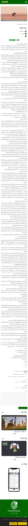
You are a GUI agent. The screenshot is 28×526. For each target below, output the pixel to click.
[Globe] (2, 2)
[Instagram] (14, 513)
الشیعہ (26, 24)
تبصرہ (26, 391)
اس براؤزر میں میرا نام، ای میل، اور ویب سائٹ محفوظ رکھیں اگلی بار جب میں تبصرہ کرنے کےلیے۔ (17, 376)
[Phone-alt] (4, 2)
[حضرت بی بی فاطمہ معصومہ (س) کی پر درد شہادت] (14, 422)
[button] (26, 2)
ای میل (26, 385)
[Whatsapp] (12, 513)
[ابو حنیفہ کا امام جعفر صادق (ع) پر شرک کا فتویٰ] (14, 448)
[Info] (7, 2)
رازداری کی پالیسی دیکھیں (13, 523)
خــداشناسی (18, 24)
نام (26, 379)
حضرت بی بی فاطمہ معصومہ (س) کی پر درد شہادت (20, 431)
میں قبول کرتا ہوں (22, 523)
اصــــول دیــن (21, 24)
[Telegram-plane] (16, 513)
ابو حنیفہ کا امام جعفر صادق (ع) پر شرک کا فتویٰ (20, 457)
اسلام (24, 24)
